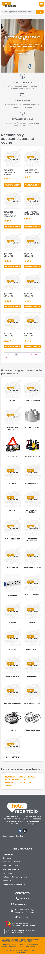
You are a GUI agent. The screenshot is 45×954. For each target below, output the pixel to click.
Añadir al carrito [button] (12, 185)
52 (32, 354)
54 (6, 358)
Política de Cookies (10, 865)
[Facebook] (20, 831)
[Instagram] (25, 831)
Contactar (7, 858)
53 (36, 354)
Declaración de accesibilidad (14, 884)
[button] (41, 4)
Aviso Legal (7, 873)
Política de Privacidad (11, 869)
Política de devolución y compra (15, 877)
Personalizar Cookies (11, 862)
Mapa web (7, 881)
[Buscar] (40, 12)
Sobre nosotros (9, 854)
